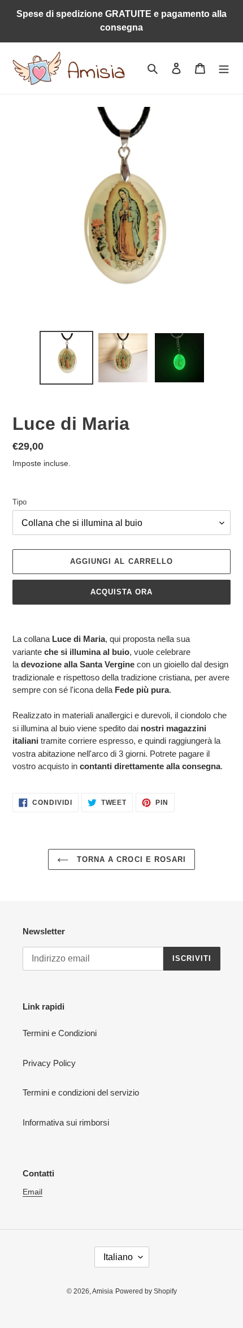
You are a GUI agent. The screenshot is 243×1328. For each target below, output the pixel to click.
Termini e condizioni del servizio (81, 1092)
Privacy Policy (49, 1063)
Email (32, 1191)
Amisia (102, 1291)
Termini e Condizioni (60, 1033)
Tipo (19, 502)
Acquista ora (121, 592)
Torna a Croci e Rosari (130, 859)
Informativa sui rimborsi (66, 1122)
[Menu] (224, 68)
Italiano (118, 1257)
